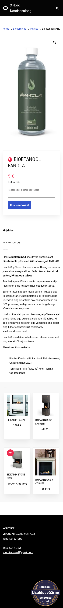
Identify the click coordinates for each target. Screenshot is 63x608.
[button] (54, 42)
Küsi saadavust (19, 205)
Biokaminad (19, 28)
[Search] (57, 8)
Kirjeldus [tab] (8, 230)
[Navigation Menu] (50, 8)
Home (6, 28)
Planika (34, 28)
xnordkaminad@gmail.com (18, 552)
